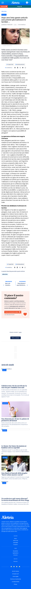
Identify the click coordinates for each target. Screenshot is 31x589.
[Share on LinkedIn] (17, 67)
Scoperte (15, 544)
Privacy (15, 584)
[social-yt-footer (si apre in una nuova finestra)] (11, 567)
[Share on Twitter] (20, 67)
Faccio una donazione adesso (12, 312)
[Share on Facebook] (15, 67)
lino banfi (5, 457)
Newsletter (15, 551)
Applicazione (15, 553)
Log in (20, 332)
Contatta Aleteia (15, 581)
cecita (4, 483)
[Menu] (5, 2)
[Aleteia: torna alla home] (15, 2)
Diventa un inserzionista (15, 579)
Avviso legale (15, 576)
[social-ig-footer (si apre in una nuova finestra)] (19, 567)
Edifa (15, 24)
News (15, 538)
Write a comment (16, 337)
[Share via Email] (22, 67)
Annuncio (15, 555)
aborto (4, 370)
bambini (4, 430)
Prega (18, 6)
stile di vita (4, 274)
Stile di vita (3, 11)
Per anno (16, 561)
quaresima (5, 403)
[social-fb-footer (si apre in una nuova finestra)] (14, 567)
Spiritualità (15, 542)
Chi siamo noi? (15, 574)
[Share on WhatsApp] (25, 67)
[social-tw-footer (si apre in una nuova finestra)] (17, 567)
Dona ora (3, 6)
